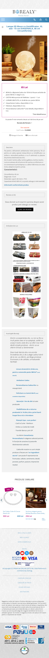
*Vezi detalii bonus (39, 114)
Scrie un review (25, 209)
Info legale (24, 537)
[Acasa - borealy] (24, 13)
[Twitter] (27, 553)
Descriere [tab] (9, 147)
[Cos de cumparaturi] (40, 19)
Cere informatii (32, 135)
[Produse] (3, 20)
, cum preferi (26, 420)
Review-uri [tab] (11, 195)
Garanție (24, 401)
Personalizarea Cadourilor (26, 385)
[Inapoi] (2, 27)
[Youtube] (22, 553)
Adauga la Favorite (17, 135)
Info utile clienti (24, 533)
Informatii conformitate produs (16, 185)
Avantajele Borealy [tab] (12, 333)
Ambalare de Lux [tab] (12, 226)
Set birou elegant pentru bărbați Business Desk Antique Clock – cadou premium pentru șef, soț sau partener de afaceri (36, 512)
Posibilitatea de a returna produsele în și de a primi (26, 412)
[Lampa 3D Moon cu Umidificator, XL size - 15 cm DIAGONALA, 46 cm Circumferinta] (24, 58)
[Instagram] (31, 553)
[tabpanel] (24, 58)
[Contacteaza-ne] (34, 19)
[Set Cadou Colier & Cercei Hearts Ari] (13, 498)
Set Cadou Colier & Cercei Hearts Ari (11, 512)
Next (45, 60)
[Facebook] (18, 553)
